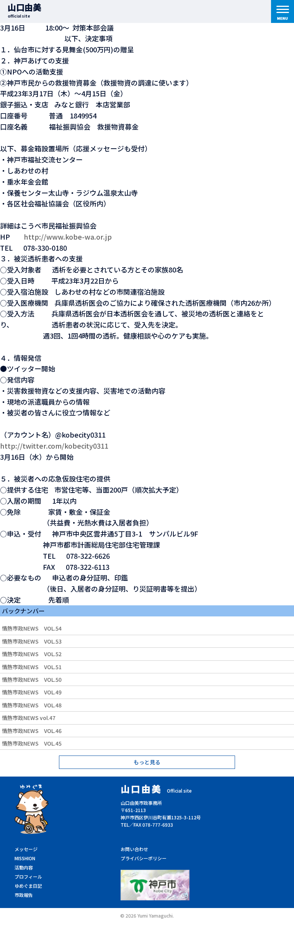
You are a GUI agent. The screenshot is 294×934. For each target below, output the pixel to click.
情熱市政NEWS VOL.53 (32, 641)
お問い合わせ (134, 849)
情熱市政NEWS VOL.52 (32, 654)
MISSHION (25, 858)
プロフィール (28, 876)
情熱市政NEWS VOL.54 (32, 628)
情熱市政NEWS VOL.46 (32, 731)
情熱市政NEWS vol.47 (29, 718)
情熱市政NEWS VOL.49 (32, 692)
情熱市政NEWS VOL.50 (32, 679)
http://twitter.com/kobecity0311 (54, 446)
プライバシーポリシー (144, 858)
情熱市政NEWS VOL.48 (32, 705)
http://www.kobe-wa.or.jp (68, 237)
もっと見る (147, 762)
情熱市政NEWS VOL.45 (32, 743)
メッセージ (26, 849)
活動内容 (24, 867)
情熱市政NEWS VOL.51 (32, 667)
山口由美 (24, 10)
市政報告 (24, 895)
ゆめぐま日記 (28, 885)
